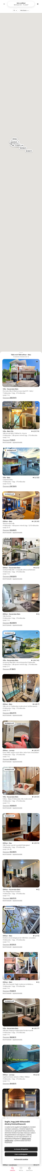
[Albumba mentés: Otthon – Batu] (36, 493)
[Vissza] (4, 4)
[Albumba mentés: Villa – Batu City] (36, 403)
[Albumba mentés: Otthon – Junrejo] (36, 723)
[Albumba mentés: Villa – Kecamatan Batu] (36, 361)
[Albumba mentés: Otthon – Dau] (36, 815)
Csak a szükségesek (21, 1154)
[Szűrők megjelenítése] (38, 4)
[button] (9, 398)
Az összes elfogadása (21, 1149)
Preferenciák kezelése (21, 1159)
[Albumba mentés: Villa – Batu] (36, 450)
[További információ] (28, 356)
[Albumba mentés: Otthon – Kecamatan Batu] (36, 540)
